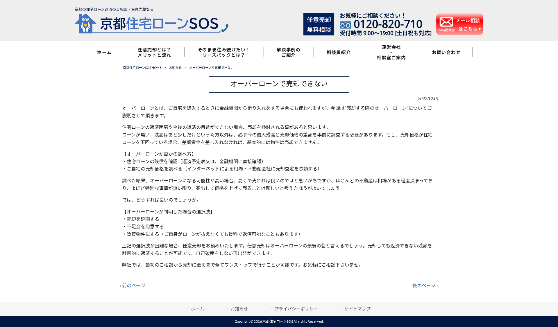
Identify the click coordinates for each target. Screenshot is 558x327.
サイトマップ (357, 308)
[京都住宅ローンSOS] (152, 32)
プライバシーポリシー (296, 308)
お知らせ (175, 67)
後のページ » (425, 285)
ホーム (197, 308)
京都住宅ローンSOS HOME (142, 67)
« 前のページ (132, 285)
